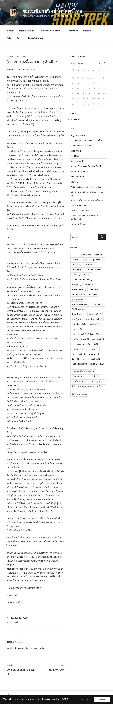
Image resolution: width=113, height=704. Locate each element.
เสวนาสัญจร (96, 381)
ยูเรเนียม (93, 348)
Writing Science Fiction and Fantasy (86, 186)
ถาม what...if (79, 324)
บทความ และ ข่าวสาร (50, 30)
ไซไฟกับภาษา (79, 394)
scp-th (99, 304)
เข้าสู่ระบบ (19, 648)
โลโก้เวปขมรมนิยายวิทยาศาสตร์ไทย (87, 388)
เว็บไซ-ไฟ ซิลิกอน (78, 223)
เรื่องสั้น (25, 618)
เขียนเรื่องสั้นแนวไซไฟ (83, 371)
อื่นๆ (18, 38)
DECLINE (85, 699)
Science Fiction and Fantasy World (85, 166)
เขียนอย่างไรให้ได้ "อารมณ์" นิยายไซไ (88, 365)
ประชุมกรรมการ (80, 339)
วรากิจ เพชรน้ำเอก (78, 205)
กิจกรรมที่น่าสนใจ (35, 38)
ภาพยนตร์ (98, 339)
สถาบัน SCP (78, 353)
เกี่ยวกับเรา (87, 30)
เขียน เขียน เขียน (26, 30)
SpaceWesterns (77, 176)
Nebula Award (76, 161)
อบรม (76, 358)
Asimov (76, 259)
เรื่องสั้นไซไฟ (79, 381)
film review (78, 269)
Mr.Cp (94, 289)
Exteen (90, 264)
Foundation (94, 269)
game (76, 274)
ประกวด (77, 329)
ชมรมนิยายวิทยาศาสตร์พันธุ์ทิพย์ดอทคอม (87, 200)
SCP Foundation (80, 309)
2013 (75, 254)
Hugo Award (75, 150)
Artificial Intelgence (92, 254)
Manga (76, 284)
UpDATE (74, 181)
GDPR (65, 699)
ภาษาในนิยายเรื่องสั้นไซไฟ (85, 343)
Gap (87, 274)
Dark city (77, 264)
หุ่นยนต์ (94, 353)
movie (89, 284)
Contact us (73, 30)
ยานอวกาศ (78, 348)
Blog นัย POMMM (78, 135)
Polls (9, 38)
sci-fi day (77, 299)
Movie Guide (79, 289)
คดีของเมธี (14, 622)
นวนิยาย (95, 324)
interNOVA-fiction (77, 156)
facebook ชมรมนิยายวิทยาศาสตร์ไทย (86, 140)
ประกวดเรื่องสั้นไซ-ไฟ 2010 (85, 334)
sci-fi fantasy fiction (82, 304)
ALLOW (102, 699)
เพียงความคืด (79, 376)
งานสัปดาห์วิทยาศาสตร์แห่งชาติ (87, 319)
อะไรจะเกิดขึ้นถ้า (92, 358)
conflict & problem (94, 259)
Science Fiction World (79, 171)
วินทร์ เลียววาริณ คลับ (79, 210)
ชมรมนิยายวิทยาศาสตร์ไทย (52, 10)
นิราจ (24, 57)
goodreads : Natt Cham (80, 145)
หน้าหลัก (10, 30)
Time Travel (78, 314)
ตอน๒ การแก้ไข (14, 602)
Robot (92, 294)
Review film (78, 294)
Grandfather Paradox (82, 279)
